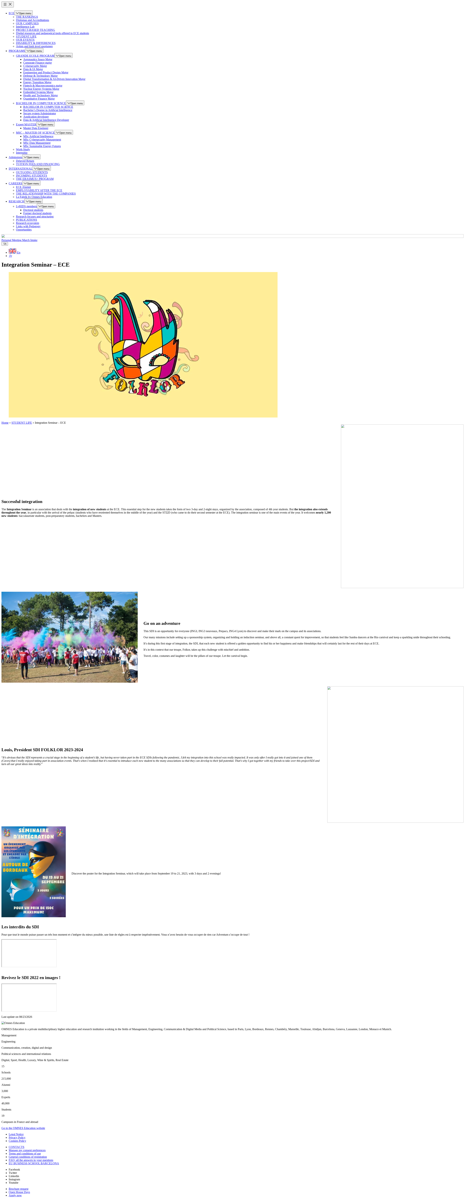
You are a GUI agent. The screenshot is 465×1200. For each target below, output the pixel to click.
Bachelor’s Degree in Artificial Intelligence (47, 110)
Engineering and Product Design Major (45, 72)
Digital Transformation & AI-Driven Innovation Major (54, 79)
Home (5, 422)
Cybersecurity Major (35, 65)
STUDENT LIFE (26, 36)
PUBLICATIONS (26, 219)
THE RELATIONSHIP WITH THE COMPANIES (46, 193)
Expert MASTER (26, 124)
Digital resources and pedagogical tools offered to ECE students (52, 33)
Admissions (15, 157)
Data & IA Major (33, 69)
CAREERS (15, 183)
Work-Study (23, 149)
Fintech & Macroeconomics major (42, 85)
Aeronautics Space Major (37, 59)
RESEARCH (16, 201)
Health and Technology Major (40, 95)
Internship (21, 152)
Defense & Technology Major (40, 75)
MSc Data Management (36, 142)
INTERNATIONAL (21, 168)
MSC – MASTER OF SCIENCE (35, 132)
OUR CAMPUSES (27, 23)
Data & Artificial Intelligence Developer (46, 119)
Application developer (36, 116)
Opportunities (24, 229)
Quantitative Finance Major (39, 98)
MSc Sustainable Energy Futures (42, 146)
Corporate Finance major (37, 62)
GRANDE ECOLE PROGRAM (35, 55)
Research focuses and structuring (35, 216)
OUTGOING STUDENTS (32, 172)
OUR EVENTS (25, 39)
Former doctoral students (37, 213)
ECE (11, 13)
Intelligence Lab (25, 26)
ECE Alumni (23, 187)
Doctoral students (33, 209)
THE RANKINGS (27, 16)
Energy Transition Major (37, 82)
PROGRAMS (17, 50)
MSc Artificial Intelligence (38, 136)
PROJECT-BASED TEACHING (35, 29)
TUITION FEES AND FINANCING (38, 164)
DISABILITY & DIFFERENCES (36, 43)
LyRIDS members (26, 206)
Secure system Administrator (39, 113)
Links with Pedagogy (28, 226)
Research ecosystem (27, 223)
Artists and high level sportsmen (34, 46)
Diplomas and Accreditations (32, 20)
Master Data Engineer (35, 128)
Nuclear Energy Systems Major (41, 88)
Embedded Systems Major (38, 92)
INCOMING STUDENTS (31, 175)
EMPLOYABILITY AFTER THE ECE (39, 190)
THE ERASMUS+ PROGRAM (35, 178)
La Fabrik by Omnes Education (34, 196)
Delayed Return (25, 160)
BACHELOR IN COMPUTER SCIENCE (41, 103)
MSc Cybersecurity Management (42, 139)
